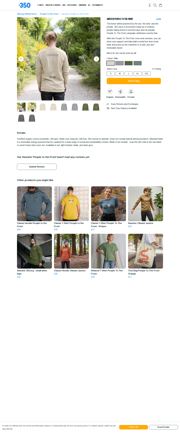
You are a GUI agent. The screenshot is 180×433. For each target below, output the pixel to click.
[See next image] (96, 59)
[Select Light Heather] (120, 63)
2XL (147, 73)
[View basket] (160, 5)
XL (137, 73)
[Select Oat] (111, 63)
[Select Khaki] (129, 63)
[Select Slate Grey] (138, 63)
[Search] (155, 5)
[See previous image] (21, 59)
